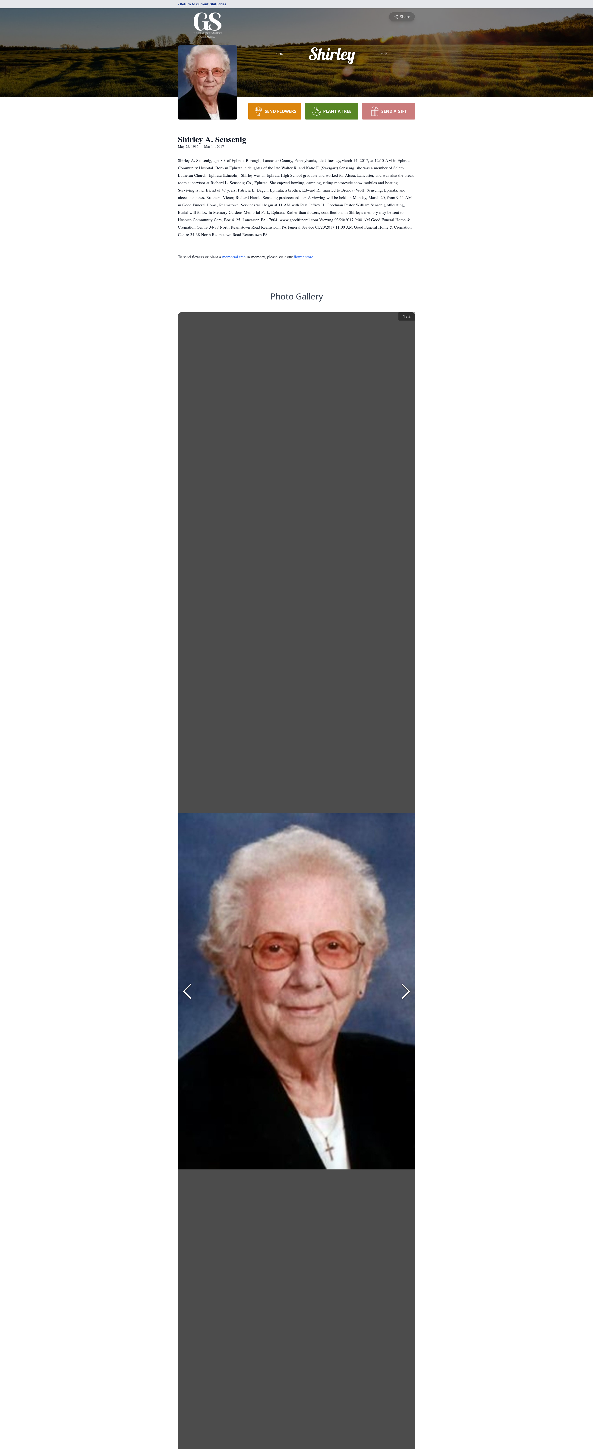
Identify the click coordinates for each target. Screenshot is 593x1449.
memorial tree (234, 256)
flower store (303, 256)
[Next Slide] (406, 991)
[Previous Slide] (187, 991)
